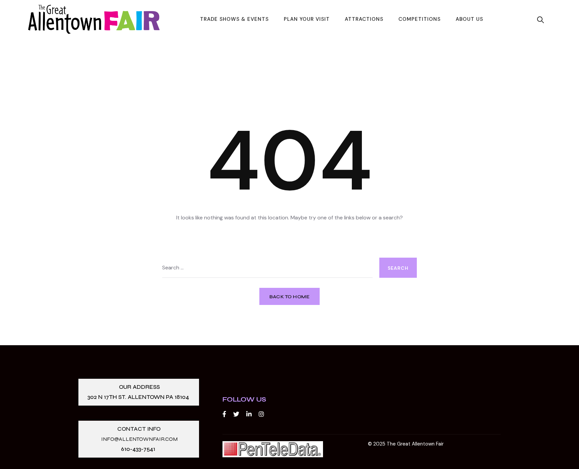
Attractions (364, 19)
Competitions (419, 19)
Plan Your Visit (307, 19)
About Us (469, 19)
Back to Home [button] (289, 297)
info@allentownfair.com (139, 439)
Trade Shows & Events (234, 19)
